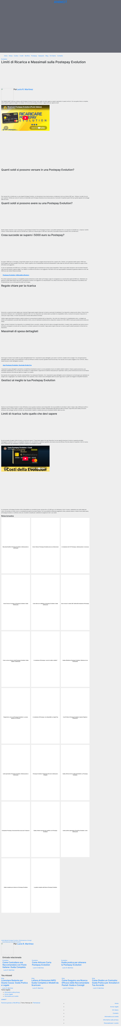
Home (116, 1003)
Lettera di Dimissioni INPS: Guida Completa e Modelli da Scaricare (45, 982)
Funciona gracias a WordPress (10, 1003)
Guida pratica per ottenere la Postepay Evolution (73, 963)
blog (2, 978)
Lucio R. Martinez (25, 89)
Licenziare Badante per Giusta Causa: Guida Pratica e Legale (14, 982)
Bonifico (27, 56)
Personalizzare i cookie (111, 1023)
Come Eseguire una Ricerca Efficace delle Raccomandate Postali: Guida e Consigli (75, 982)
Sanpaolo (41, 56)
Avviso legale (9, 994)
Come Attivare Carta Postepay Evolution (41, 963)
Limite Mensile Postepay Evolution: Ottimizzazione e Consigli (16, 940)
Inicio (5, 56)
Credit (21, 56)
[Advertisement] (60, 16)
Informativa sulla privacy (12, 992)
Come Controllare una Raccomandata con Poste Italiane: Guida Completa (15, 964)
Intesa (11, 56)
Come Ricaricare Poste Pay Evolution (11, 942)
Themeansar (36, 1003)
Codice (16, 56)
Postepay (34, 56)
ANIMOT (3, 999)
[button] (117, 56)
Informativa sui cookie (11, 996)
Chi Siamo (53, 56)
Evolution (4, 59)
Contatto (60, 56)
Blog (47, 56)
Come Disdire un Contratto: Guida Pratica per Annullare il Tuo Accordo (105, 982)
